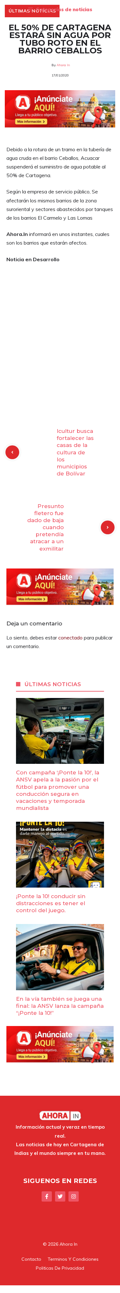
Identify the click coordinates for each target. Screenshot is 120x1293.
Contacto (31, 1259)
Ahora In (63, 65)
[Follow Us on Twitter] (60, 1196)
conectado (70, 637)
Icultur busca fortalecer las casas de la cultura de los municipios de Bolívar (75, 452)
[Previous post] (12, 452)
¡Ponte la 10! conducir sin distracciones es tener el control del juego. (50, 903)
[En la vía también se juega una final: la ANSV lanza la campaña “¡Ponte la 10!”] (60, 985)
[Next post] (108, 527)
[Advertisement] (60, 331)
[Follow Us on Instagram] (73, 1196)
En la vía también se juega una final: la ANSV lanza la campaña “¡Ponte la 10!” (60, 1006)
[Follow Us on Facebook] (47, 1196)
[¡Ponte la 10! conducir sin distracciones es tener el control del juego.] (60, 883)
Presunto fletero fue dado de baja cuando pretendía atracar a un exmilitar (45, 527)
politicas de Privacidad (60, 1268)
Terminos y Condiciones (73, 1259)
